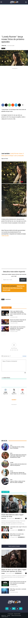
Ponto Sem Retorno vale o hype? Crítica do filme (12, 515)
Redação (3, 573)
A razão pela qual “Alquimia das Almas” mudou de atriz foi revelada (18, 473)
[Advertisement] (14, 19)
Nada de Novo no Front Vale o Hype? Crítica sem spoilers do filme (13, 570)
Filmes (11, 479)
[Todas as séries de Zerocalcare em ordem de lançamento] (5, 464)
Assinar (23, 279)
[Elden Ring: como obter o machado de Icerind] (5, 591)
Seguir (5, 389)
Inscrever (22, 389)
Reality (11, 453)
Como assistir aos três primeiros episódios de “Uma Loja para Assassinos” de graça (17, 328)
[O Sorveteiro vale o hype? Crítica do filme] (5, 528)
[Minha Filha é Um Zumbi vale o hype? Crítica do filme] (5, 536)
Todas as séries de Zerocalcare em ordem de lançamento (18, 464)
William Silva (4, 45)
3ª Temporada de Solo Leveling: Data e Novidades (17, 447)
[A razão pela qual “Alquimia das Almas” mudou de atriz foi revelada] (5, 472)
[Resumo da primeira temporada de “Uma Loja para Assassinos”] (5, 321)
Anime (11, 445)
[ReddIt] (12, 105)
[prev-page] (2, 334)
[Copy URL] (19, 105)
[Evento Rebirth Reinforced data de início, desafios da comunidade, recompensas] (5, 583)
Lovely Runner (8, 299)
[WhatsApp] (9, 105)
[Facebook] (2, 105)
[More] (22, 105)
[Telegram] (16, 105)
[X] (6, 105)
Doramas (3, 48)
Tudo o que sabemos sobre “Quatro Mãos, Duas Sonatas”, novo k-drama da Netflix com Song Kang (18, 313)
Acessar (24, 356)
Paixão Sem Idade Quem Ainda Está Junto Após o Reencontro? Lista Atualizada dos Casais (18, 456)
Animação (11, 462)
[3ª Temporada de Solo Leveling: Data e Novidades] (5, 447)
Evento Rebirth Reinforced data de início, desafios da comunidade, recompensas (18, 583)
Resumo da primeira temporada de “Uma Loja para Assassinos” (18, 320)
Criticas (3, 512)
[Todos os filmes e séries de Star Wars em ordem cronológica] (5, 481)
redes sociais (4, 235)
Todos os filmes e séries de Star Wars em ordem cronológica (17, 482)
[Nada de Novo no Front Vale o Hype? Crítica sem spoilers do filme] (14, 559)
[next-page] (5, 334)
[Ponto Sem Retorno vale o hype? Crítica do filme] (14, 504)
